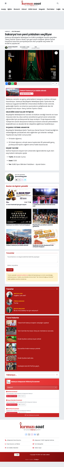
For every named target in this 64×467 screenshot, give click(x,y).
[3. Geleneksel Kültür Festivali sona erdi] (45, 196)
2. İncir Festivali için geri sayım (16, 204)
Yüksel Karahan (19, 301)
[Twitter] (19, 180)
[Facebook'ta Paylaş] (7, 83)
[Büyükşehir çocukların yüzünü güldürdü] (45, 216)
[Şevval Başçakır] (10, 177)
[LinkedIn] (35, 434)
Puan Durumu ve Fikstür (13, 444)
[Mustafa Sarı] (9, 294)
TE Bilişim (36, 459)
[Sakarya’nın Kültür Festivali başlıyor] (18, 216)
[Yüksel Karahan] (9, 302)
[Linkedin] (25, 180)
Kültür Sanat (32, 9)
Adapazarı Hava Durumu (14, 440)
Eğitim (10, 9)
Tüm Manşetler (38, 444)
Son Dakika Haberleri (12, 448)
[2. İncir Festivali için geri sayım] (18, 196)
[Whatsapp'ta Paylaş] (12, 83)
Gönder (9, 270)
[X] (29, 434)
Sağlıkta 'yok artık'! (20, 295)
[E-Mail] (16, 180)
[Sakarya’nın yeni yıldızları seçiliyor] (32, 66)
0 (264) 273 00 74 (12, 404)
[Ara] (57, 3)
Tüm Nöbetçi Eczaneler (32, 415)
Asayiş (3, 9)
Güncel (24, 9)
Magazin (42, 9)
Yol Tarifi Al (22, 396)
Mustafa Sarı (18, 293)
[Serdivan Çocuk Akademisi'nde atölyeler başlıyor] (45, 236)
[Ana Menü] (5, 3)
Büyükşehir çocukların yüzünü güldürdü (43, 225)
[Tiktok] (38, 434)
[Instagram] (22, 180)
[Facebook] (26, 434)
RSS (17, 454)
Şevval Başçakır (21, 176)
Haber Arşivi (38, 448)
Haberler (7, 31)
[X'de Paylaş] (9, 83)
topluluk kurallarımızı (22, 275)
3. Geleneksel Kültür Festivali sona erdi (44, 205)
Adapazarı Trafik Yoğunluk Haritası (44, 440)
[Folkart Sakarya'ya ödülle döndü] (18, 236)
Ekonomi (17, 9)
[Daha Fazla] (15, 83)
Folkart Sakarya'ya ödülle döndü (17, 245)
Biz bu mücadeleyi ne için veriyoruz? (26, 310)
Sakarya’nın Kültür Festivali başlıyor (18, 225)
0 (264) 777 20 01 (12, 396)
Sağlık (58, 9)
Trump (16, 303)
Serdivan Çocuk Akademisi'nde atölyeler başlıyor (43, 246)
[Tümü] (57, 289)
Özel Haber (50, 9)
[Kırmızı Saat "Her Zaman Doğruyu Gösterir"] (31, 3)
